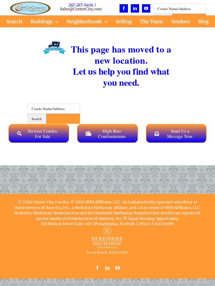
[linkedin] (135, 8)
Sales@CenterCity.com (81, 8)
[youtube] (146, 8)
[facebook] (124, 8)
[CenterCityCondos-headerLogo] (30, 4)
